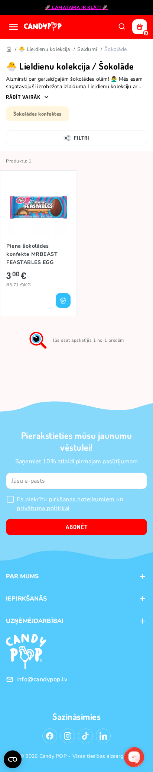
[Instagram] (67, 735)
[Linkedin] (103, 735)
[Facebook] (49, 735)
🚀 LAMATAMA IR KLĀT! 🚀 (76, 7)
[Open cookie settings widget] (13, 759)
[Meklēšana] (121, 26)
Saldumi (87, 49)
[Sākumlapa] (43, 26)
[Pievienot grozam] (63, 300)
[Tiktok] (85, 735)
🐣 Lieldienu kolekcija (44, 49)
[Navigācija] (13, 26)
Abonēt (77, 527)
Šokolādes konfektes (37, 113)
